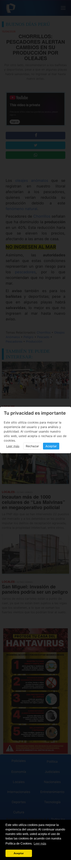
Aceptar (51, 446)
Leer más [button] (40, 843)
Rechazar (32, 446)
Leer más (12, 446)
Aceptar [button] (19, 853)
